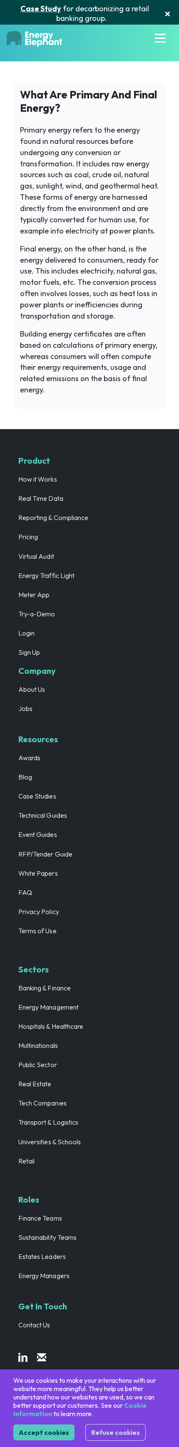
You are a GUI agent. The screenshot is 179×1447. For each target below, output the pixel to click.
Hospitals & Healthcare (50, 1026)
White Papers (38, 873)
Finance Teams (40, 1218)
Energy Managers (44, 1275)
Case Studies (37, 796)
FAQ (25, 892)
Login (26, 633)
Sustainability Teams (47, 1237)
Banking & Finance (44, 988)
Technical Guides (42, 815)
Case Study (40, 8)
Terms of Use (37, 931)
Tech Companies (42, 1103)
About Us (31, 689)
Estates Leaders (42, 1256)
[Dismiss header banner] (167, 13)
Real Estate (35, 1084)
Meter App (34, 594)
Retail (26, 1161)
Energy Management (48, 1007)
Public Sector (37, 1064)
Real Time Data (40, 498)
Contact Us (34, 1325)
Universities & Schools (49, 1142)
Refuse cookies (115, 1432)
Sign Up (29, 652)
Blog (25, 777)
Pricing (28, 537)
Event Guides (37, 834)
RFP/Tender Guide (45, 854)
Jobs (25, 708)
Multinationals (38, 1045)
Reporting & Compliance (53, 517)
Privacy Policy (38, 911)
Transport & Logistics (48, 1122)
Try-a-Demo (36, 614)
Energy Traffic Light (46, 575)
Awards (29, 758)
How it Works (37, 479)
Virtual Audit (36, 556)
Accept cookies (44, 1432)
